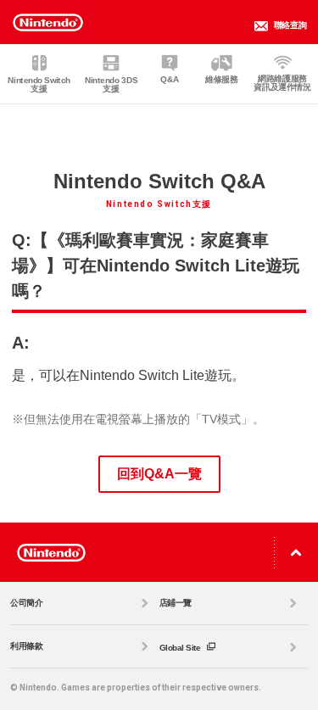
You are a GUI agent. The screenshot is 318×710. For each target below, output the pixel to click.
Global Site (181, 647)
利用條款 (26, 646)
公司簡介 (26, 602)
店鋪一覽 (175, 602)
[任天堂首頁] (51, 552)
